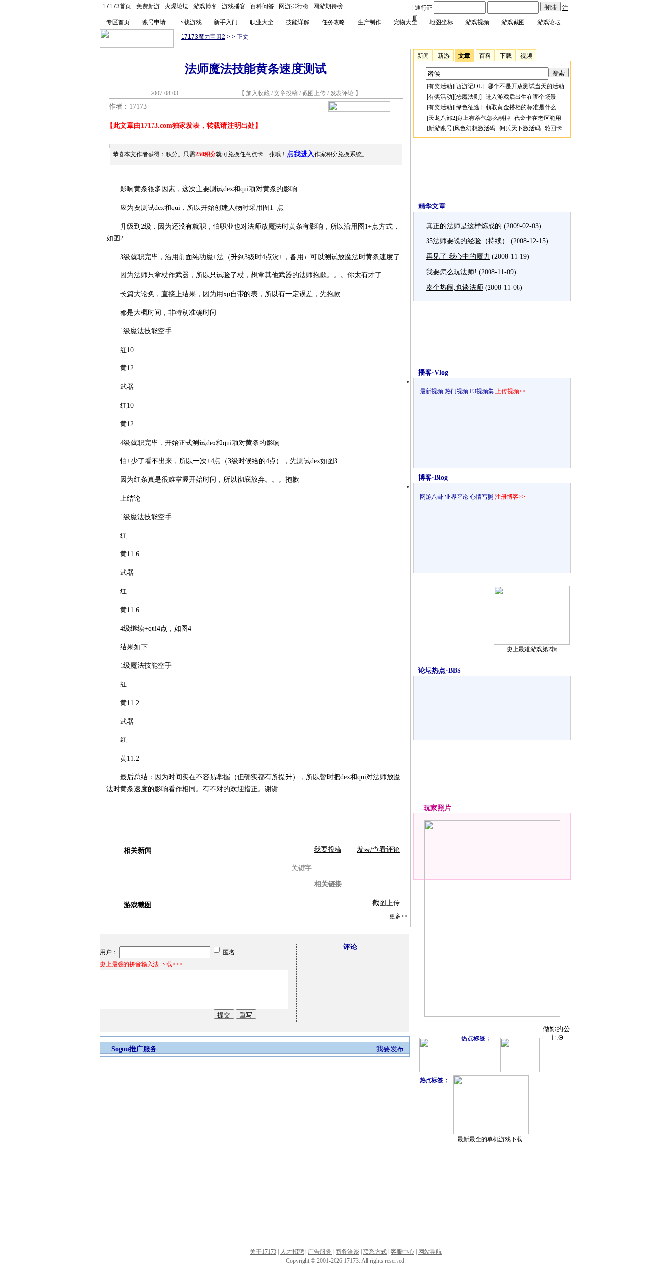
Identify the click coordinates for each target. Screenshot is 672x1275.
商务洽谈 (347, 1251)
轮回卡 (553, 128)
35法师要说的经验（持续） (467, 241)
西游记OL (469, 86)
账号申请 (154, 22)
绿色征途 (468, 107)
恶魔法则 (468, 96)
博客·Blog (433, 477)
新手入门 (226, 22)
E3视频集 (482, 391)
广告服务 (320, 1251)
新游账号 (440, 128)
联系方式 (375, 1251)
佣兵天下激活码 (520, 128)
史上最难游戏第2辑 (532, 649)
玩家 (430, 808)
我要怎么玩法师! (451, 272)
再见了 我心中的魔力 (458, 256)
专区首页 (118, 22)
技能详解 (297, 22)
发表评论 (342, 93)
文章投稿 (286, 93)
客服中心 (402, 1251)
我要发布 (390, 1049)
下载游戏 (190, 22)
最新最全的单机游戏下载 (490, 1139)
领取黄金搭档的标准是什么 (521, 107)
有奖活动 (440, 86)
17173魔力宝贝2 (203, 36)
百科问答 (262, 6)
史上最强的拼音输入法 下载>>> (141, 964)
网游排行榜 (293, 6)
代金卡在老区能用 (537, 118)
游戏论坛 (549, 22)
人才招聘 (292, 1251)
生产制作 (369, 22)
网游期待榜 (328, 6)
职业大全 (262, 22)
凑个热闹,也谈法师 (454, 287)
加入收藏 (258, 93)
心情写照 (481, 496)
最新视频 (431, 391)
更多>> (398, 916)
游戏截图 (513, 22)
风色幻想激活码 (474, 128)
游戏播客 (233, 6)
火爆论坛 (176, 6)
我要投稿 (327, 849)
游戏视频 (477, 22)
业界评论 (456, 496)
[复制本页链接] (359, 109)
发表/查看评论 (378, 849)
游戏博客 (205, 6)
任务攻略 (333, 22)
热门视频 (456, 391)
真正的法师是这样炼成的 (464, 226)
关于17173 (263, 1251)
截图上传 (314, 93)
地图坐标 (441, 22)
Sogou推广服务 (134, 1049)
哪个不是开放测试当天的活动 (526, 86)
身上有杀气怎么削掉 (483, 118)
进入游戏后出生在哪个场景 (521, 96)
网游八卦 (431, 496)
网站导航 (430, 1251)
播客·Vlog (433, 372)
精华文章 (432, 206)
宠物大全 (405, 22)
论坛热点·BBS (439, 670)
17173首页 (116, 6)
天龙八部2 (441, 118)
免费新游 (148, 6)
